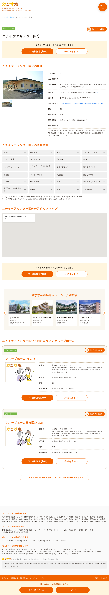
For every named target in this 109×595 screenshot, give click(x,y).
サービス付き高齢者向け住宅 (71, 530)
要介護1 (25, 541)
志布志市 (28, 519)
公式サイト (70, 51)
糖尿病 (57, 551)
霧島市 (32, 517)
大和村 (49, 521)
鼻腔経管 (12, 549)
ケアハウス (87, 530)
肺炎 (15, 554)
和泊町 (90, 521)
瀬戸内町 (42, 521)
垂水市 (49, 519)
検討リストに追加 (98, 29)
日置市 (12, 517)
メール (74, 590)
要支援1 (10, 541)
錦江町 (77, 519)
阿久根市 (70, 517)
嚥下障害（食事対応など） (47, 554)
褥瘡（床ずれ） (32, 551)
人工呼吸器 (74, 554)
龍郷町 (34, 521)
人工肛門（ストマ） (29, 549)
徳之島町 (70, 521)
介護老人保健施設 (25, 530)
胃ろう (4, 549)
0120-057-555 (37, 590)
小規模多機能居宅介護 (10, 532)
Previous (4, 313)
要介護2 (33, 541)
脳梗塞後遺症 (7, 554)
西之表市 (93, 519)
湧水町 (52, 517)
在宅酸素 (67, 549)
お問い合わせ (6, 578)
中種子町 (101, 519)
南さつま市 (6, 519)
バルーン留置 (44, 549)
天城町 (77, 521)
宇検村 (56, 521)
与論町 (104, 521)
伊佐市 (46, 517)
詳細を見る (70, 397)
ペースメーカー (56, 549)
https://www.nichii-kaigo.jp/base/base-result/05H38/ (81, 103)
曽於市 (36, 519)
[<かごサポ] (10, 4)
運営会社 (15, 578)
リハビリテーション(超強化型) (13, 551)
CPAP (74, 549)
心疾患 (97, 551)
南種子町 (5, 521)
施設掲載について (25, 578)
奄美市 (27, 521)
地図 (96, 92)
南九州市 (100, 517)
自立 (3, 541)
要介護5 (56, 541)
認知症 (63, 541)
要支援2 (18, 541)
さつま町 (85, 517)
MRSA (61, 554)
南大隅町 (85, 519)
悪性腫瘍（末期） (46, 551)
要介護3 (41, 541)
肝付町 (71, 519)
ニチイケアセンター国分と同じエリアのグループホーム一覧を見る (55, 477)
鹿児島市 (5, 517)
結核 (66, 554)
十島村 (21, 521)
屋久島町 (13, 521)
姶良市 (39, 517)
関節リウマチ (88, 551)
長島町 (92, 517)
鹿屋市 (42, 519)
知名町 (97, 521)
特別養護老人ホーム (9, 530)
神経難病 (78, 551)
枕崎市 (21, 519)
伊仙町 (84, 521)
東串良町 (63, 519)
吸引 (18, 549)
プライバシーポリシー (40, 578)
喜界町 (62, 521)
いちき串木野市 (23, 517)
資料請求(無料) (39, 51)
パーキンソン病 (67, 551)
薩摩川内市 (61, 517)
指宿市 (14, 519)
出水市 (77, 517)
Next (105, 313)
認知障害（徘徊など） (27, 554)
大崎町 (56, 519)
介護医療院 (24, 532)
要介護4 (48, 541)
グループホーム (39, 530)
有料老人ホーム (53, 530)
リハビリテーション (85, 549)
